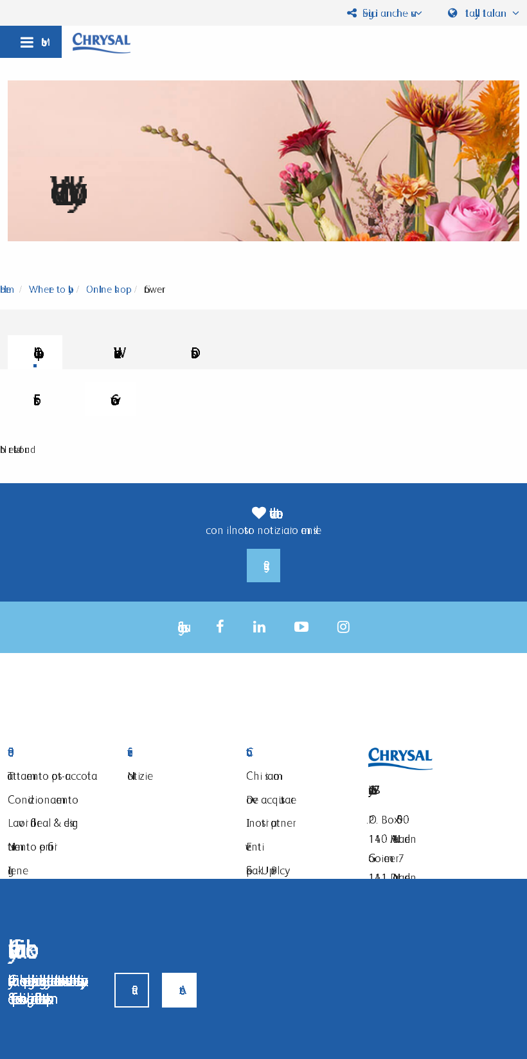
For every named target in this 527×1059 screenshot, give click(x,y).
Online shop (106, 289)
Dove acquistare (271, 799)
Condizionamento (43, 799)
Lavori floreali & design (43, 822)
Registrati (263, 565)
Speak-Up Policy (265, 870)
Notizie (140, 775)
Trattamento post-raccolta (52, 775)
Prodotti (58, 752)
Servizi (177, 752)
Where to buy (48, 289)
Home (5, 289)
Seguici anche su (385, 12)
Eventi (255, 846)
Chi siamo (263, 775)
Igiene (18, 870)
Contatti (296, 752)
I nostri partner (269, 822)
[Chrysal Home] (101, 42)
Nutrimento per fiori (32, 846)
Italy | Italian (486, 12)
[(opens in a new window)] (220, 627)
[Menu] (31, 42)
